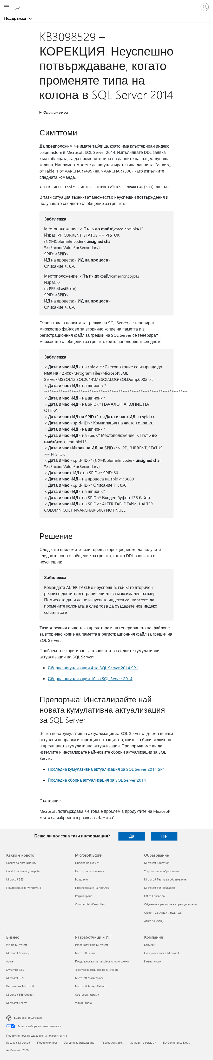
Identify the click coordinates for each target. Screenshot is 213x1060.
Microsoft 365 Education (159, 888)
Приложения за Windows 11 (24, 888)
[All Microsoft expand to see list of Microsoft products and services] (6, 7)
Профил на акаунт (87, 863)
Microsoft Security (17, 953)
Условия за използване (79, 1042)
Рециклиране (83, 896)
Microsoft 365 (15, 879)
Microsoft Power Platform (91, 986)
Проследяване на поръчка (92, 888)
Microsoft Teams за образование (165, 879)
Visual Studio (83, 1003)
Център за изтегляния (89, 871)
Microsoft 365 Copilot (20, 994)
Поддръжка (15, 18)
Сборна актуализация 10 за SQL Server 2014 (90, 678)
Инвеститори (152, 961)
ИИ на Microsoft (16, 945)
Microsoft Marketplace (89, 978)
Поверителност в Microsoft (161, 953)
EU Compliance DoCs (176, 1042)
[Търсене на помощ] (18, 7)
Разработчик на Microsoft (91, 945)
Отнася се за (55, 112)
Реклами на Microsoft (20, 986)
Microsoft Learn (85, 953)
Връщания (82, 879)
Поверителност (47, 1042)
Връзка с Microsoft (18, 1042)
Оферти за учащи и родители (163, 912)
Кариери (149, 945)
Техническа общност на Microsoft (96, 970)
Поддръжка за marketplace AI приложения (102, 961)
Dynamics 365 (15, 970)
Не (164, 836)
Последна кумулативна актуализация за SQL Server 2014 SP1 (106, 769)
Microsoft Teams (16, 1003)
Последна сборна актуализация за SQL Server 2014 (97, 780)
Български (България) (28, 1018)
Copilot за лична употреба (23, 871)
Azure (10, 961)
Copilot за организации (21, 863)
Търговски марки (112, 1042)
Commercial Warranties (90, 904)
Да (131, 836)
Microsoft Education (156, 863)
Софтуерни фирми (87, 994)
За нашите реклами (143, 1042)
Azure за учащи (154, 921)
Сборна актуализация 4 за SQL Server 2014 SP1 (93, 667)
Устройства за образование (162, 871)
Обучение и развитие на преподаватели (170, 904)
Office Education (154, 896)
